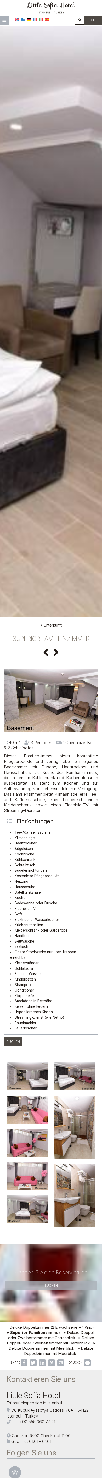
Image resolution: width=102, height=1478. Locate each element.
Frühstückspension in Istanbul (34, 1402)
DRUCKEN (76, 1362)
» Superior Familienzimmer (33, 1332)
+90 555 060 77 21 (37, 1421)
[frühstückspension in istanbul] (51, 7)
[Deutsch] (29, 19)
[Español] (47, 19)
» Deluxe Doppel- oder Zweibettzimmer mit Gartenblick (52, 1335)
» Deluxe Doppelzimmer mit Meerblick (52, 1346)
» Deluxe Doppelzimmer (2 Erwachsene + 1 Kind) (50, 1327)
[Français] (35, 19)
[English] (17, 19)
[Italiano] (41, 19)
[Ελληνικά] (23, 19)
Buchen (93, 20)
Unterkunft (53, 625)
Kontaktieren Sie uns (41, 1379)
